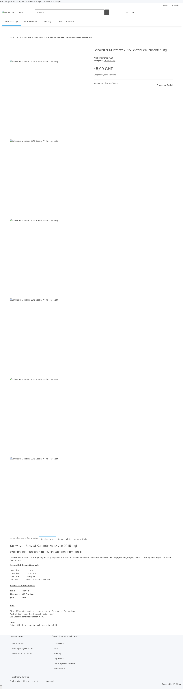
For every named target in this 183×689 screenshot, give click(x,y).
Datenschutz (59, 643)
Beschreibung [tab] (47, 539)
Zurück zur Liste (16, 37)
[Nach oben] (1, 687)
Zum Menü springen (52, 1)
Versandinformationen (22, 653)
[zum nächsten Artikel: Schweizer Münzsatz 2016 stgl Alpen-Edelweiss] (99, 38)
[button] (117, 12)
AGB (56, 648)
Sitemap (57, 653)
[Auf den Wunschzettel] (17, 57)
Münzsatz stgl (110, 60)
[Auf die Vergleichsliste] (12, 57)
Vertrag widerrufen (20, 677)
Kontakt (175, 5)
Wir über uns (18, 643)
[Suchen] (106, 12)
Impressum (59, 658)
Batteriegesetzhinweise (64, 663)
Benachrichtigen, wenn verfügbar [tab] (73, 539)
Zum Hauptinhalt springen (12, 1)
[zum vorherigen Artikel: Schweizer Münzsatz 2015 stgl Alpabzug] (94, 38)
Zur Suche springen (33, 1)
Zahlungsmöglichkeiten (22, 648)
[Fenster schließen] (12, 51)
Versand (112, 74)
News (165, 5)
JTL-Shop (177, 684)
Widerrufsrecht (61, 668)
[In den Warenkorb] (12, 46)
